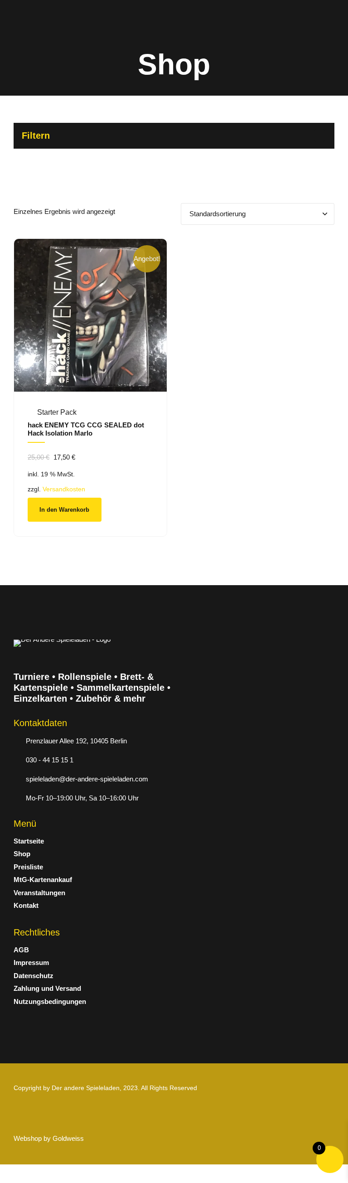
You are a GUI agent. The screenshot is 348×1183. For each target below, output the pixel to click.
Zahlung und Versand (47, 988)
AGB (21, 950)
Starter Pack (57, 412)
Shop (22, 854)
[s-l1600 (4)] (90, 315)
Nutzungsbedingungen (50, 1001)
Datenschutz (33, 975)
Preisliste (28, 867)
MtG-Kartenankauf (43, 879)
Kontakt (26, 905)
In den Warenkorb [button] (64, 509)
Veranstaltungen (39, 893)
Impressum (31, 962)
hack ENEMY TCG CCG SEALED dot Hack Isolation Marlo (86, 429)
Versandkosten (64, 489)
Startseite (29, 841)
